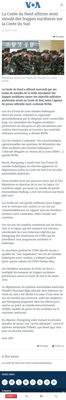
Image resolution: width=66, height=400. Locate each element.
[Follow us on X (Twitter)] (19, 382)
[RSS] (40, 382)
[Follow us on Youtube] (26, 382)
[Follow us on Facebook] (12, 382)
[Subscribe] (54, 382)
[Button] (58, 36)
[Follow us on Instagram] (33, 382)
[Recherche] (56, 396)
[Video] (41, 396)
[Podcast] (47, 382)
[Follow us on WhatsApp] (5, 382)
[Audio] (26, 396)
